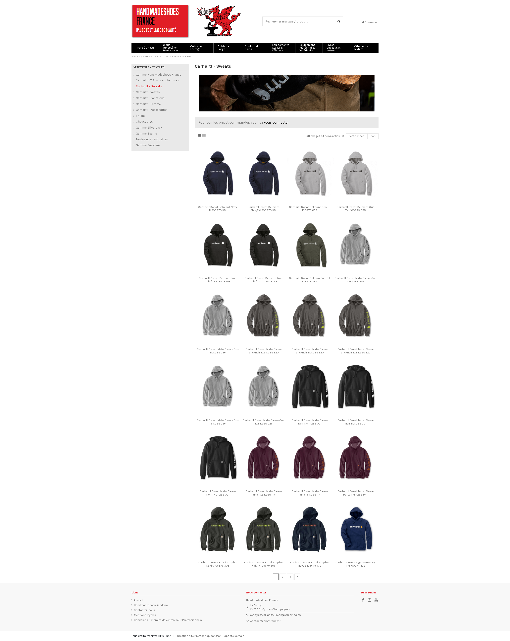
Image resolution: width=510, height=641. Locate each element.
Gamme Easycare (148, 145)
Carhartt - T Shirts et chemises (157, 80)
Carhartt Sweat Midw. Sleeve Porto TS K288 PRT (310, 493)
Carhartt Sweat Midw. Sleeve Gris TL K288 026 (218, 350)
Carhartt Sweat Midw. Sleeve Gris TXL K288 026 (263, 422)
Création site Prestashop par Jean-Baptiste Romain (210, 636)
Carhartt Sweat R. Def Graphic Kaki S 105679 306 (217, 564)
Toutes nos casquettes (152, 139)
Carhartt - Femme (148, 104)
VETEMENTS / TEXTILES (149, 67)
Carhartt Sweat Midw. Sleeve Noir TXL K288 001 (218, 493)
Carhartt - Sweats (149, 86)
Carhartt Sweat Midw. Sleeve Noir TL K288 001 (355, 422)
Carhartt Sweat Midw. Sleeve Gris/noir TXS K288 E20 (264, 350)
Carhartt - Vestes (148, 92)
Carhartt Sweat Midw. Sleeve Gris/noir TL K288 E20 (310, 350)
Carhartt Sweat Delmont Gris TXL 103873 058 (355, 208)
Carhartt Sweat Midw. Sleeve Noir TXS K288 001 (310, 422)
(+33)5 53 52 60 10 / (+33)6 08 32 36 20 (275, 615)
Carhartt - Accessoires (151, 110)
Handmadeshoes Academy (151, 605)
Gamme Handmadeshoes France (158, 74)
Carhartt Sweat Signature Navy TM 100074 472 (355, 564)
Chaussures (144, 121)
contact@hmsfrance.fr (265, 621)
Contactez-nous (144, 610)
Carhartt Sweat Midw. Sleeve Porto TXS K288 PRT (264, 493)
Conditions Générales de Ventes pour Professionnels (168, 620)
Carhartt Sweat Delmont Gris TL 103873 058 (309, 208)
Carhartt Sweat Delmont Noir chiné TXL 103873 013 (263, 279)
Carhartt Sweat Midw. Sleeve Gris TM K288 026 (356, 279)
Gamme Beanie (146, 133)
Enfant (140, 116)
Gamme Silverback (149, 127)
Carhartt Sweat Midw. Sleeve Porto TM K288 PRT (355, 493)
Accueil (138, 600)
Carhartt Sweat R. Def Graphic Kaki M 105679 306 (263, 564)
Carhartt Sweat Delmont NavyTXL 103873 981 (264, 208)
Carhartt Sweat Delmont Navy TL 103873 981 (217, 208)
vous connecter (276, 122)
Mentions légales (145, 615)
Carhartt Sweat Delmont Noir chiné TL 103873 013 (218, 279)
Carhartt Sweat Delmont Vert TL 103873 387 (309, 279)
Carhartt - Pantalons (150, 98)
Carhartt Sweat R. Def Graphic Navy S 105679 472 (309, 564)
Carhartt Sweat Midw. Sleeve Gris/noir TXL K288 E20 (355, 350)
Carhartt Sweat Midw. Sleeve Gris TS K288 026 (218, 422)
